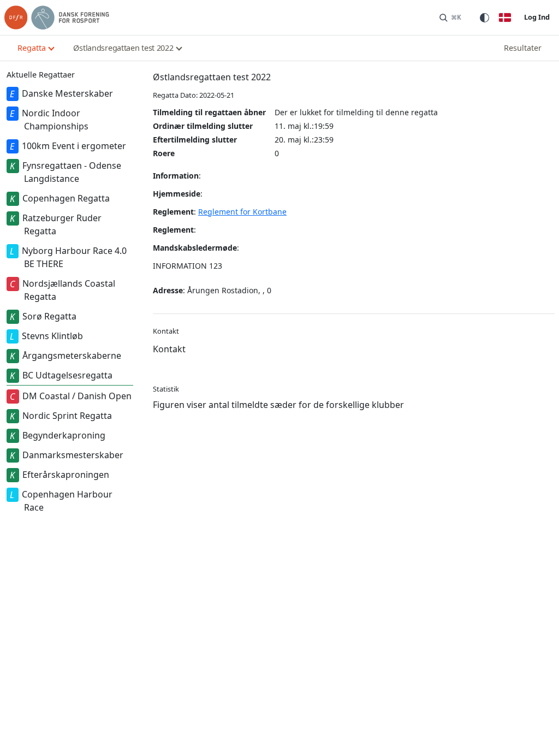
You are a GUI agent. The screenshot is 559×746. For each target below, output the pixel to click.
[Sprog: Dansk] (505, 17)
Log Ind (537, 17)
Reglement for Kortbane (242, 211)
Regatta (31, 48)
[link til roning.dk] (56, 17)
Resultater (523, 48)
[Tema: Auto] (484, 17)
